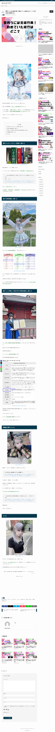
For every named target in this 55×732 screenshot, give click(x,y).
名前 (4, 693)
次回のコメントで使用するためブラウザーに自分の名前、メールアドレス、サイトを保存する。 (20, 706)
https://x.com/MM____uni (19, 100)
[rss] (51, 0)
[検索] (52, 0)
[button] (4, 606)
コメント (5, 679)
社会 (40, 171)
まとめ (8, 133)
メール (5, 697)
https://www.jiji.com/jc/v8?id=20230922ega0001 (19, 164)
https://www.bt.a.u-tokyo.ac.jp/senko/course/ (19, 405)
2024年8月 (41, 190)
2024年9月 (41, 188)
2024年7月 (41, 193)
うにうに (18, 599)
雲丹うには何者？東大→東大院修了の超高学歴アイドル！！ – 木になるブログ (19, 571)
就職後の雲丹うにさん (11, 132)
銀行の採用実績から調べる (12, 128)
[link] (15, 623)
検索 (51, 11)
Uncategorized (42, 169)
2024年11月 (41, 184)
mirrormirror (4, 599)
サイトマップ (23, 728)
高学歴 (34, 599)
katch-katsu (7, 628)
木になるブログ (6, 3)
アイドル (8, 599)
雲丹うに (30, 599)
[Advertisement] (19, 54)
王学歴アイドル (23, 599)
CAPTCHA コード (6, 712)
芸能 (40, 173)
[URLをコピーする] (34, 606)
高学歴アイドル (4, 600)
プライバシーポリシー (30, 728)
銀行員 (27, 599)
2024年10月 (41, 186)
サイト (4, 702)
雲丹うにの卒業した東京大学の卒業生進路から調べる (17, 130)
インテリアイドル (13, 599)
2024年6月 (41, 195)
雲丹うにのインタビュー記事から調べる (15, 126)
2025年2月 (41, 179)
